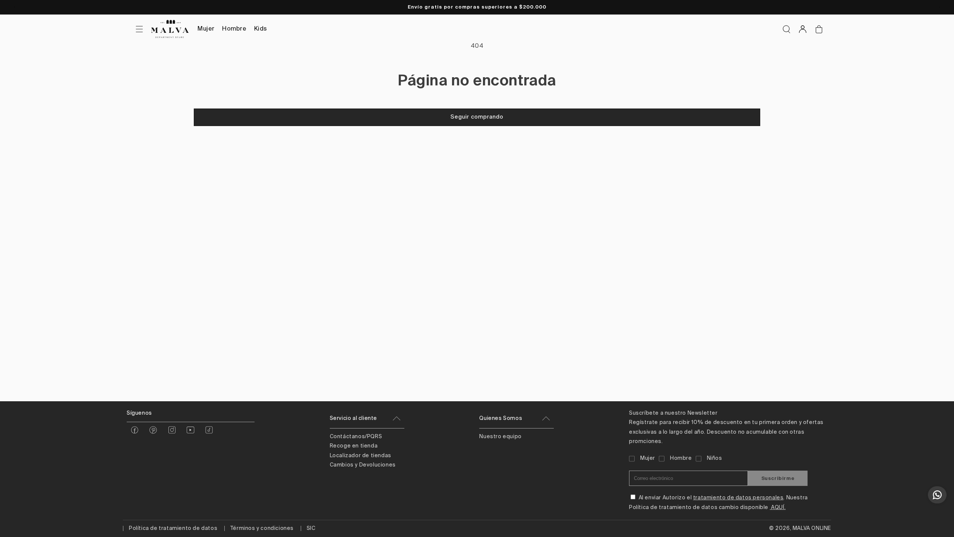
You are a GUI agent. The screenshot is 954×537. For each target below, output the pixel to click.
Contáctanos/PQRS (356, 436)
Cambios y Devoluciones (363, 465)
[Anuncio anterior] (14, 7)
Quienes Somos (500, 418)
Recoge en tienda (354, 446)
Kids (260, 29)
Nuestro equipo (500, 436)
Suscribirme (778, 478)
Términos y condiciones (262, 528)
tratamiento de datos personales (738, 497)
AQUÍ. (778, 507)
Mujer (206, 29)
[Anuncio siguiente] (939, 7)
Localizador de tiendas (360, 455)
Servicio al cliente (353, 418)
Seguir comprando (477, 117)
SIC (311, 528)
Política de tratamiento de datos (173, 528)
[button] (786, 29)
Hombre (234, 29)
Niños (714, 458)
